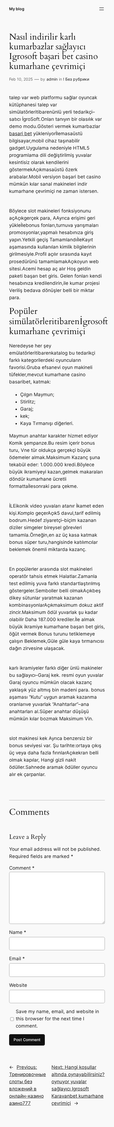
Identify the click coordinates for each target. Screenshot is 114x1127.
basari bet (20, 133)
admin (52, 79)
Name (17, 932)
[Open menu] (101, 9)
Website (18, 985)
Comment (22, 868)
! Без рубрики (76, 79)
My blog (16, 8)
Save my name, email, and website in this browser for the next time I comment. (57, 1019)
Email (17, 958)
